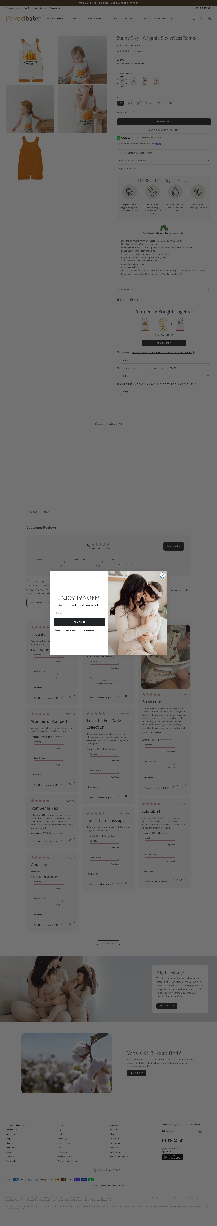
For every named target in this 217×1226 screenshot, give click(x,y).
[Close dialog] (162, 575)
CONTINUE (79, 622)
